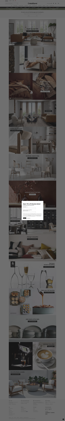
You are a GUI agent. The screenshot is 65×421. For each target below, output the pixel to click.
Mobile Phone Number (26, 210)
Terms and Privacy (29, 215)
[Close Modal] (42, 201)
